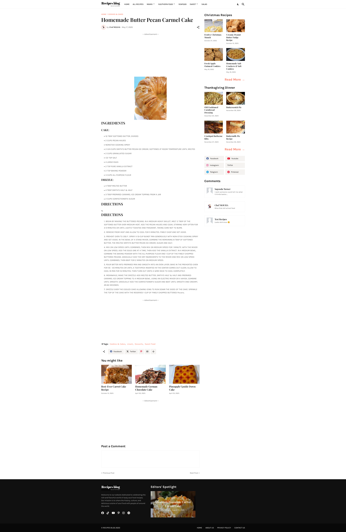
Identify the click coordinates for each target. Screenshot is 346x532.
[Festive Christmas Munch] (213, 25)
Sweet (193, 4)
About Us (209, 528)
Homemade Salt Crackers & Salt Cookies (233, 66)
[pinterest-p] (119, 513)
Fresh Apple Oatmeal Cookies (212, 64)
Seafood (183, 4)
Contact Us (239, 528)
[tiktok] (108, 513)
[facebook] (102, 513)
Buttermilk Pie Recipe (233, 137)
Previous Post (108, 473)
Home (126, 4)
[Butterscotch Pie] (235, 98)
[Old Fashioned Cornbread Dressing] (213, 98)
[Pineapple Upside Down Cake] (184, 374)
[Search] (242, 4)
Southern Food (165, 4)
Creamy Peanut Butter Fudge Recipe (233, 37)
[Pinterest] (141, 351)
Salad (204, 4)
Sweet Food (150, 344)
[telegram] (128, 513)
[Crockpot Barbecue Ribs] (213, 127)
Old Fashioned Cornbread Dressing (211, 110)
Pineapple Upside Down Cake (182, 388)
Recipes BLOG (109, 528)
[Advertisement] (150, 54)
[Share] (198, 27)
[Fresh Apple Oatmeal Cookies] (213, 54)
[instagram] (123, 513)
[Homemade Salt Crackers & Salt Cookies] (235, 54)
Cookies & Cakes (115, 14)
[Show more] (153, 351)
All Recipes (138, 4)
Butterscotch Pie (234, 107)
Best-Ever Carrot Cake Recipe (113, 388)
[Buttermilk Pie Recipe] (235, 127)
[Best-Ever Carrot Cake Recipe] (116, 374)
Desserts (139, 344)
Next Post (194, 473)
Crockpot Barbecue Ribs (213, 137)
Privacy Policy (224, 528)
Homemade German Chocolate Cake (146, 388)
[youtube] (113, 513)
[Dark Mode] (238, 4)
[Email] (147, 351)
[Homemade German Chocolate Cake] (150, 374)
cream (130, 344)
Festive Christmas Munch (212, 36)
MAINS (150, 4)
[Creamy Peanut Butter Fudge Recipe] (235, 25)
